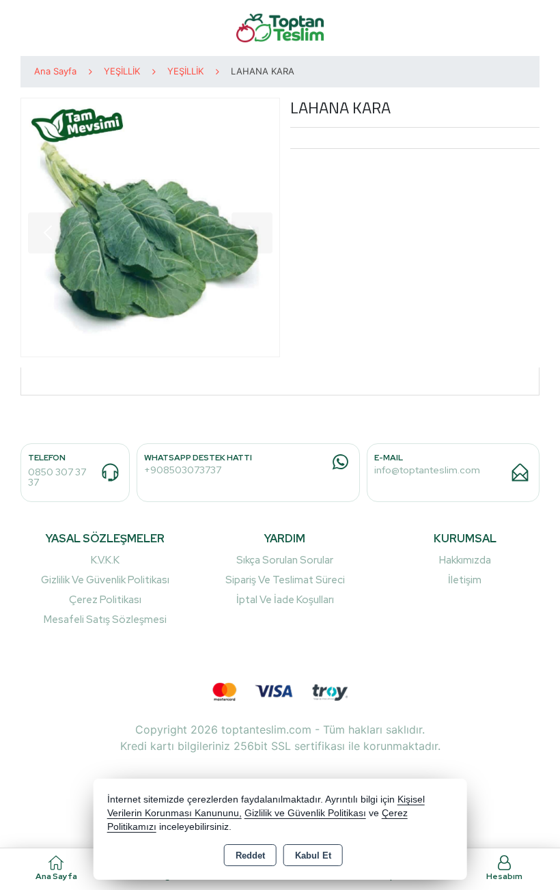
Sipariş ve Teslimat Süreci (285, 580)
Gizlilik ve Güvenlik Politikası (105, 580)
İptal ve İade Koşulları (285, 600)
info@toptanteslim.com (427, 470)
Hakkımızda (465, 560)
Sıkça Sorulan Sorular (284, 560)
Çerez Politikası (105, 600)
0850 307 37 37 (57, 477)
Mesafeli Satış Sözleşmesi (105, 619)
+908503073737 (182, 470)
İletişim (464, 580)
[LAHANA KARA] (150, 227)
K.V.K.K (105, 560)
